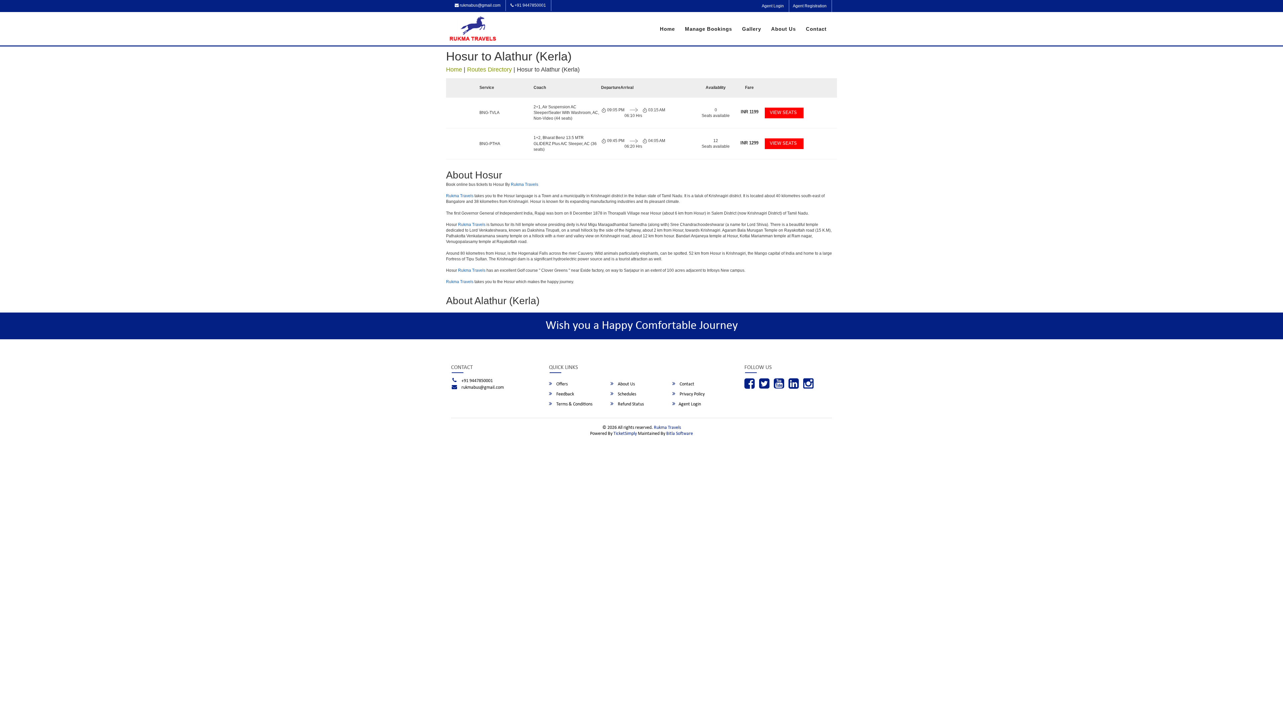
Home (667, 29)
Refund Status (630, 404)
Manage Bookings (708, 29)
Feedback (564, 394)
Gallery (751, 29)
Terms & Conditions (573, 404)
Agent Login (773, 6)
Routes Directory (489, 69)
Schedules (626, 394)
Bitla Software (679, 433)
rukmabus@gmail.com (480, 5)
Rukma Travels (524, 184)
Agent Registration (810, 6)
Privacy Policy (692, 394)
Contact (816, 29)
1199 (749, 111)
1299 (749, 142)
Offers (561, 384)
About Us (783, 29)
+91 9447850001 (530, 5)
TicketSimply (625, 433)
